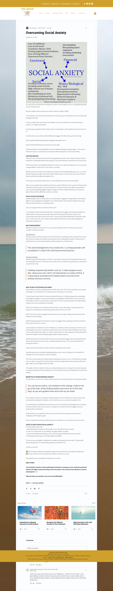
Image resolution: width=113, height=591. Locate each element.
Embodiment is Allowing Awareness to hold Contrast (29, 523)
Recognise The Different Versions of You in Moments (56, 523)
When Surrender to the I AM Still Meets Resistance (82, 523)
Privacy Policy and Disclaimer (56, 557)
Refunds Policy (69, 557)
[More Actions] (86, 570)
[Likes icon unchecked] (31, 565)
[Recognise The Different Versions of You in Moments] (56, 512)
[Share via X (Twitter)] (31, 488)
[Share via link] (39, 488)
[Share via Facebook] (26, 488)
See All (93, 503)
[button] (95, 13)
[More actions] (86, 28)
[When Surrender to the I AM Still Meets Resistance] (83, 512)
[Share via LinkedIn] (35, 488)
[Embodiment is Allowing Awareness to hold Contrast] (30, 512)
